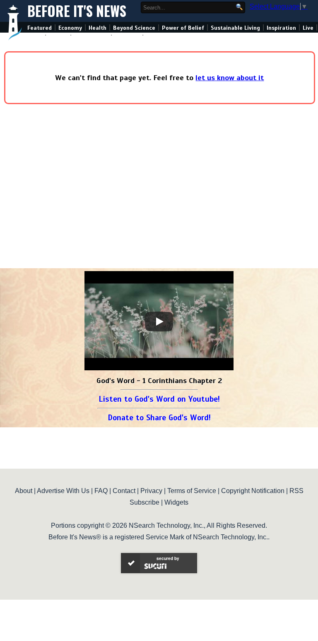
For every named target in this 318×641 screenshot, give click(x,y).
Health (97, 27)
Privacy (151, 490)
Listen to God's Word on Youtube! (159, 399)
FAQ (101, 490)
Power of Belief (183, 27)
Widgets (176, 502)
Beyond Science (134, 27)
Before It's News (76, 11)
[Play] (159, 321)
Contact (124, 490)
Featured (39, 27)
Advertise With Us (63, 490)
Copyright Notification (252, 490)
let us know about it (229, 77)
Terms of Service (191, 490)
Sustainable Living (235, 27)
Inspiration (281, 27)
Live (308, 27)
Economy (70, 27)
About (23, 490)
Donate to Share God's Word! (159, 417)
